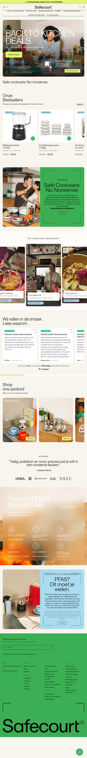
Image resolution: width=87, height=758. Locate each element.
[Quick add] (33, 138)
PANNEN (58, 11)
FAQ (46, 669)
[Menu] (4, 7)
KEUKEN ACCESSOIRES (37, 15)
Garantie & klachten (51, 671)
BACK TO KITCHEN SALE (15, 11)
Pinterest (27, 689)
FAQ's (26, 669)
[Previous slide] (7, 275)
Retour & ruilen (71, 682)
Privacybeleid (49, 694)
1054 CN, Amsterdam (10, 671)
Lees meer (62, 623)
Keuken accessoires (73, 671)
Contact (47, 679)
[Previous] (7, 420)
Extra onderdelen (71, 674)
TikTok (26, 683)
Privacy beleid (49, 687)
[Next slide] (80, 275)
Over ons (62, 213)
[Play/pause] (57, 248)
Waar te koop (70, 666)
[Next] (80, 420)
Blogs (68, 688)
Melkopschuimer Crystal (11, 146)
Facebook (27, 681)
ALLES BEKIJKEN (52, 15)
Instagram (27, 678)
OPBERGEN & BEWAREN (71, 11)
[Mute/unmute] (57, 253)
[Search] (7, 7)
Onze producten (71, 669)
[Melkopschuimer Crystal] (20, 126)
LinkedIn (26, 686)
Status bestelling (50, 666)
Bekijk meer (30, 438)
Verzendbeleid (50, 682)
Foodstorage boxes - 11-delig (49, 146)
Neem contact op (29, 666)
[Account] (80, 7)
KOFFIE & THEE (31, 11)
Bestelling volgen (71, 679)
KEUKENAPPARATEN (46, 11)
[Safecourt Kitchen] (43, 7)
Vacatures (27, 671)
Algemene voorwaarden (53, 684)
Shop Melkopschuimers (72, 71)
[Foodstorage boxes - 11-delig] (56, 126)
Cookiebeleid (49, 699)
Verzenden (69, 685)
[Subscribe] (51, 647)
